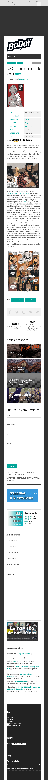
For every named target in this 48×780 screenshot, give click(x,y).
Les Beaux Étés (19, 193)
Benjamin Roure (24, 79)
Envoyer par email (37, 312)
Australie (14, 300)
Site (8, 434)
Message (10, 444)
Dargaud (27, 123)
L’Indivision (10, 193)
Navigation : (39, 4)
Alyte (14, 661)
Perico (24, 202)
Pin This (30, 312)
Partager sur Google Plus (23, 312)
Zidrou (27, 119)
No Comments (36, 63)
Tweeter (17, 312)
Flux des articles (13, 721)
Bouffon (26, 193)
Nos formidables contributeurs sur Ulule (20, 769)
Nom (8, 415)
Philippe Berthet (30, 116)
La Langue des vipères (23, 654)
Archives (9, 744)
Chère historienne (12, 552)
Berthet (21, 300)
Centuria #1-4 (11, 546)
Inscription (10, 717)
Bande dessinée (11, 63)
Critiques (19, 63)
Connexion (10, 719)
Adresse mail (11, 425)
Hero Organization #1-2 (14, 564)
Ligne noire (28, 126)
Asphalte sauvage (12, 540)
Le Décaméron (11, 558)
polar (27, 300)
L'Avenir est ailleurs (21, 682)
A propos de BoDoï (13, 761)
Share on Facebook (10, 312)
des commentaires (14, 724)
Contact (9, 765)
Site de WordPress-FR (13, 726)
